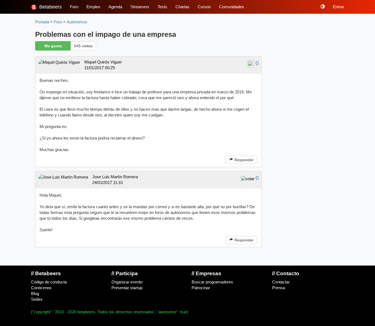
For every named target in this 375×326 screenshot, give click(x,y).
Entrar (338, 7)
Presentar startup (126, 288)
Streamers (139, 7)
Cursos (204, 7)
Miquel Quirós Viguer (103, 62)
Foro (74, 7)
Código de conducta (49, 282)
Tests (162, 7)
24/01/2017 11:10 (107, 182)
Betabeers (50, 7)
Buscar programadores (212, 282)
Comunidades (231, 7)
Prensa (278, 288)
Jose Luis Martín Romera (115, 177)
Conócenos (41, 288)
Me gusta (53, 46)
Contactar (281, 282)
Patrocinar (201, 288)
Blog (35, 293)
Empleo (93, 7)
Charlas (182, 7)
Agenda (115, 7)
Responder (243, 160)
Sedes (37, 299)
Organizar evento (126, 282)
